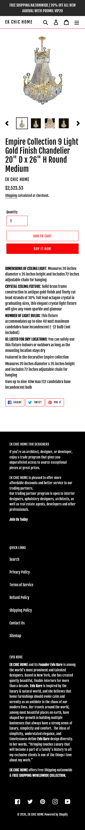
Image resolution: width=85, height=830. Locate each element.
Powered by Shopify (56, 814)
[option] (22, 123)
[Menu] (77, 22)
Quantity (11, 212)
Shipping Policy (20, 610)
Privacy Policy (19, 572)
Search (14, 559)
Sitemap (15, 635)
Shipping (11, 195)
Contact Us (17, 623)
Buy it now (42, 249)
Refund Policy (19, 597)
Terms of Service (21, 584)
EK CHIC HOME (19, 22)
